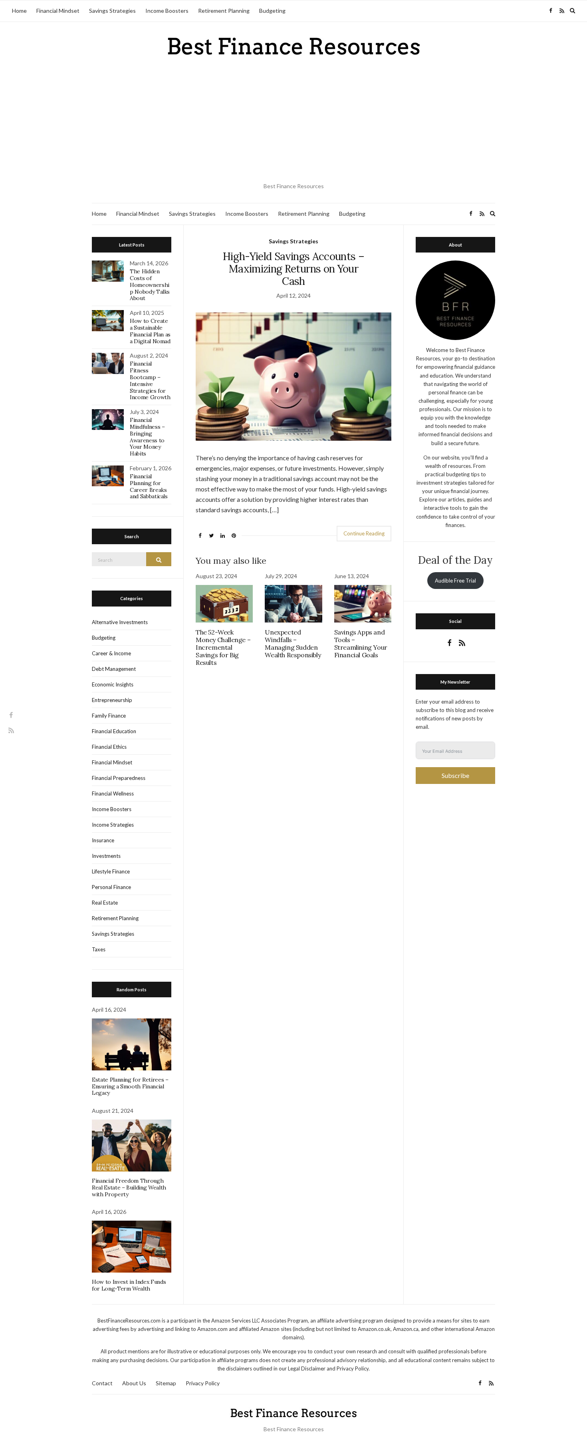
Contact (102, 1383)
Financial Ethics (109, 747)
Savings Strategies (112, 10)
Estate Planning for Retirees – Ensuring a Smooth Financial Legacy (130, 1086)
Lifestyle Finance (111, 871)
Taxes (98, 949)
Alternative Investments (120, 622)
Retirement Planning (224, 10)
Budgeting (272, 10)
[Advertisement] (293, 120)
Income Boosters (166, 10)
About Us (134, 1383)
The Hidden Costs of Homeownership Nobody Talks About (150, 285)
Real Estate (105, 902)
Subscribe (455, 775)
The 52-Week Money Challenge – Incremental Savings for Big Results (223, 647)
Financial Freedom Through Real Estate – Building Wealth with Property (129, 1187)
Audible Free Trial (455, 580)
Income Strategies (113, 824)
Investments (106, 856)
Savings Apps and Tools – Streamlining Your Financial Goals (360, 643)
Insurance (103, 840)
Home (19, 10)
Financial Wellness (113, 793)
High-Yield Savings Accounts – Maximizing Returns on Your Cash (293, 269)
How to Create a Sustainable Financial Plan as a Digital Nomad (150, 330)
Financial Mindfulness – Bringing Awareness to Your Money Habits (147, 436)
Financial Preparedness (118, 778)
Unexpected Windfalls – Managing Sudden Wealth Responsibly (293, 643)
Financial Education (114, 731)
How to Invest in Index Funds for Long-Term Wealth (129, 1285)
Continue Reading (364, 533)
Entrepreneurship (112, 700)
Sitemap (166, 1383)
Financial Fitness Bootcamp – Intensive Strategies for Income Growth (150, 380)
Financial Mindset (57, 10)
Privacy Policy (203, 1383)
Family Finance (109, 715)
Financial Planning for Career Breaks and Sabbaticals (149, 486)
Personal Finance (111, 887)
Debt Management (114, 669)
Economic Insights (112, 684)
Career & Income (111, 653)
